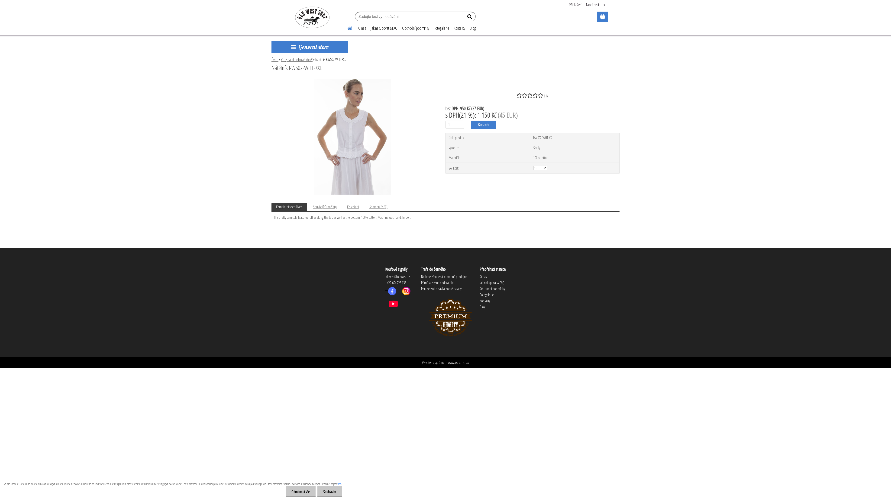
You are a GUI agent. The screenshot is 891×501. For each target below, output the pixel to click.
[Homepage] (347, 27)
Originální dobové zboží (297, 59)
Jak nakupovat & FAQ (384, 28)
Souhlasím (329, 491)
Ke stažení (353, 206)
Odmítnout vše (300, 491)
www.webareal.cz (458, 362)
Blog (473, 28)
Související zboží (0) (325, 206)
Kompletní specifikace (289, 206)
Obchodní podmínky (415, 28)
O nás (362, 28)
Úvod (274, 59)
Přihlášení (575, 4)
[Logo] (311, 17)
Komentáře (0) (378, 206)
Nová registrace (596, 4)
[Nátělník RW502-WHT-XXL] (352, 80)
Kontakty (459, 28)
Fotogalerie (441, 28)
